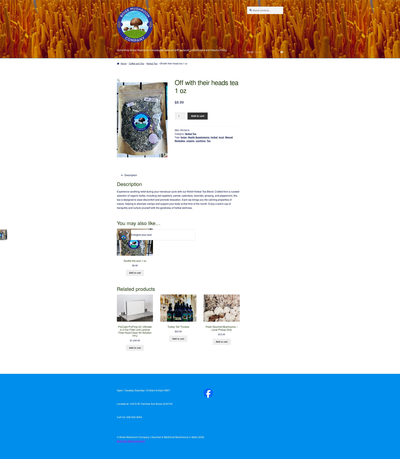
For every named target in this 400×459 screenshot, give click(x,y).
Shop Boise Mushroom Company (142, 50)
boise (184, 137)
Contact (192, 50)
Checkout (183, 50)
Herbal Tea (151, 63)
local (221, 137)
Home (120, 50)
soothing (200, 140)
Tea (208, 140)
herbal (214, 137)
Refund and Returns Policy (212, 50)
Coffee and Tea (136, 63)
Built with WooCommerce (131, 441)
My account (166, 50)
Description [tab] (130, 175)
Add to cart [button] (135, 272)
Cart (175, 50)
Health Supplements (199, 137)
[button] (118, 80)
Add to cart (197, 116)
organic (190, 140)
